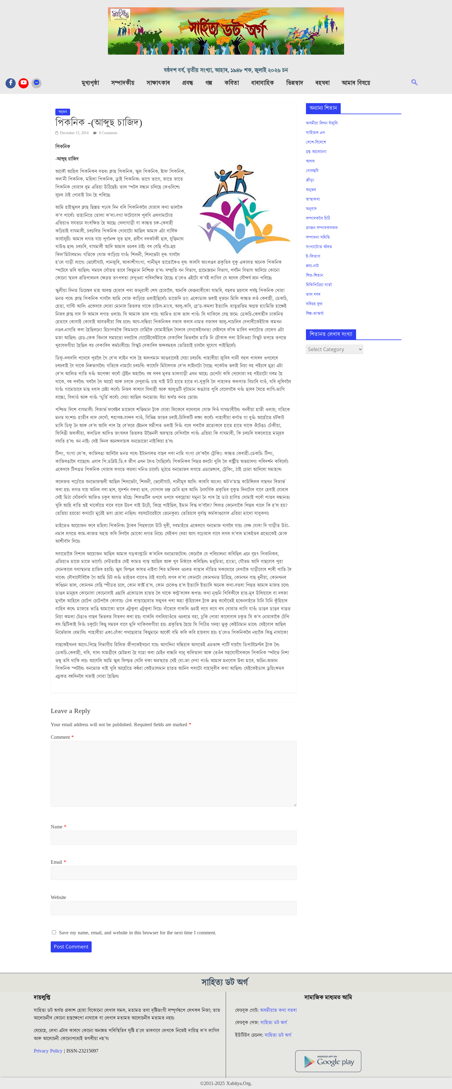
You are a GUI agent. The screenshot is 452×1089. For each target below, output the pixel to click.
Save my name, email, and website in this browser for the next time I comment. (137, 932)
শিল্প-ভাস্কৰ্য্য (314, 314)
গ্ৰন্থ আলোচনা (316, 152)
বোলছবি (312, 171)
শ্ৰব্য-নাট (312, 266)
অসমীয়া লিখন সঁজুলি (322, 123)
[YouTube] (23, 83)
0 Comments (107, 133)
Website (58, 897)
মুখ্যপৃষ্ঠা (90, 83)
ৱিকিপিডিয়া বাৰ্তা (319, 285)
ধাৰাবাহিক (262, 83)
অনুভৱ (62, 111)
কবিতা (231, 83)
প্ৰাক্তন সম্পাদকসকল (322, 228)
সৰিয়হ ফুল (314, 304)
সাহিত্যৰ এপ (315, 133)
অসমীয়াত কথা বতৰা (279, 1010)
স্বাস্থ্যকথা (313, 199)
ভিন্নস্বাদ (294, 83)
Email (58, 862)
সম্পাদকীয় (122, 83)
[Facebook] (11, 83)
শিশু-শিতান (314, 276)
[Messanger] (36, 83)
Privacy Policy (48, 1051)
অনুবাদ (311, 209)
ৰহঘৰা (322, 83)
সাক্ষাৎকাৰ (158, 83)
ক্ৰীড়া (310, 180)
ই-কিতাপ (313, 257)
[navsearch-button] (417, 83)
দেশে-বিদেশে (316, 142)
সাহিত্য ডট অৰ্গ (273, 1022)
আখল (310, 161)
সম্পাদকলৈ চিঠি (318, 218)
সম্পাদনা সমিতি (318, 237)
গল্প (208, 83)
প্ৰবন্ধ (187, 83)
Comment (62, 737)
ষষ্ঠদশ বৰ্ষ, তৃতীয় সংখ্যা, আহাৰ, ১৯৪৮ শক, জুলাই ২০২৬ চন (226, 70)
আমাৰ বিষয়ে (356, 83)
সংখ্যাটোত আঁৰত (319, 247)
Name (58, 827)
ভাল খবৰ (313, 295)
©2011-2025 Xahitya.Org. (226, 1083)
